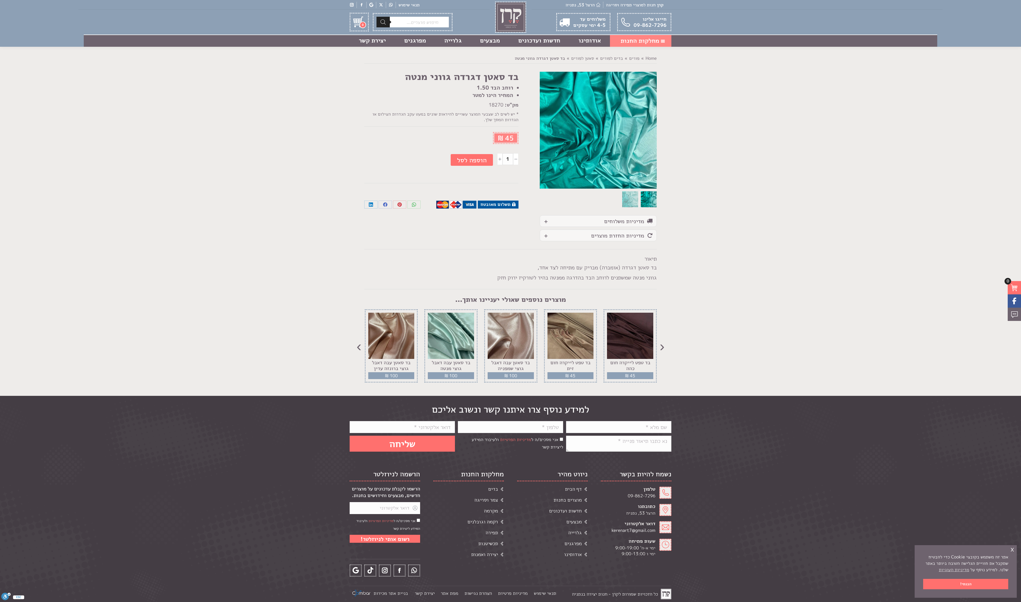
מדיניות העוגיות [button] (954, 570)
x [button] (1012, 549)
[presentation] (662, 346)
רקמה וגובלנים (482, 521)
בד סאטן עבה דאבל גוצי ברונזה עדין (391, 365)
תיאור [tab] (651, 258)
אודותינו (573, 554)
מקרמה (491, 510)
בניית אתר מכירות (391, 593)
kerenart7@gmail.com (633, 530)
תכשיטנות (488, 543)
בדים (493, 489)
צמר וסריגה (486, 500)
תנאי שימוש (409, 5)
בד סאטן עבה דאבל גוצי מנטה (451, 365)
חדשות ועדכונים (565, 510)
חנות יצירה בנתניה (589, 594)
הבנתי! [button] (966, 584)
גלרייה (575, 532)
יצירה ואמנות (484, 554)
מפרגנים (573, 543)
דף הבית (573, 489)
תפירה (492, 532)
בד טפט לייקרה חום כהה (630, 365)
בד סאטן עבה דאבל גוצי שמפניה (510, 365)
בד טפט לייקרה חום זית (570, 365)
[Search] (383, 22)
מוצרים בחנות (568, 500)
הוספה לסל (472, 160)
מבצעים (574, 521)
